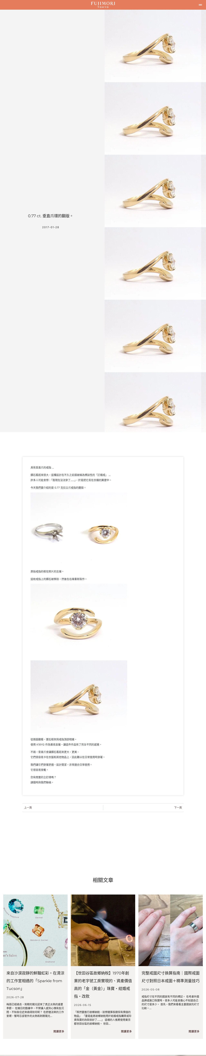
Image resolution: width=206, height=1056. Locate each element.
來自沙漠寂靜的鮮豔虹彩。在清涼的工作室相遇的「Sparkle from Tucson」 (35, 981)
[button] (200, 4)
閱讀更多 (58, 1031)
